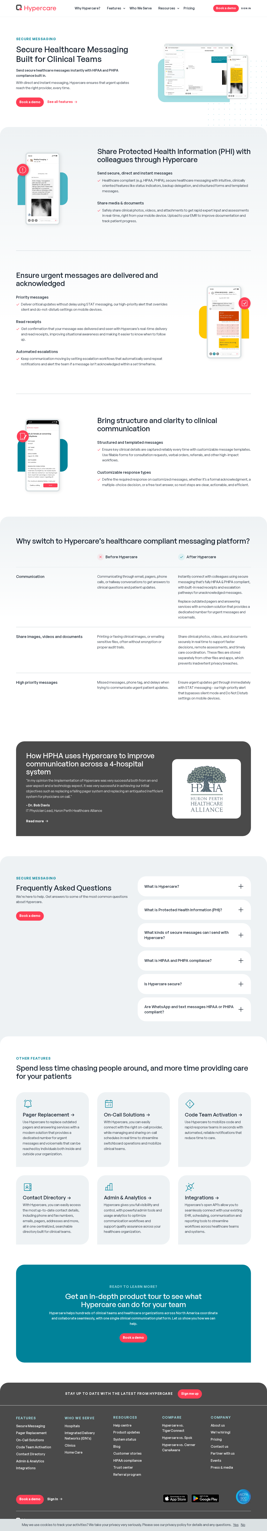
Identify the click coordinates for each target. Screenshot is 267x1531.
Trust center (123, 1467)
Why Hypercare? (87, 8)
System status (124, 1439)
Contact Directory (30, 1454)
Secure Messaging (30, 1426)
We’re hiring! (220, 1432)
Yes (236, 1525)
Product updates (126, 1432)
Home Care (73, 1452)
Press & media (222, 1467)
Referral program (127, 1474)
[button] (115, 8)
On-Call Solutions (30, 1440)
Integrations (26, 1468)
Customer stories (127, 1453)
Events (216, 1460)
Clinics (70, 1445)
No (243, 1525)
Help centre (122, 1425)
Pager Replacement (31, 1433)
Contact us (219, 1446)
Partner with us (223, 1453)
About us (218, 1425)
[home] (36, 8)
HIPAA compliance (127, 1460)
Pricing (189, 8)
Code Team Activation (33, 1447)
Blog (116, 1446)
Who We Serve (141, 8)
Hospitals (72, 1426)
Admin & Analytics (30, 1461)
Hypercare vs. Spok (177, 1438)
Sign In (246, 8)
